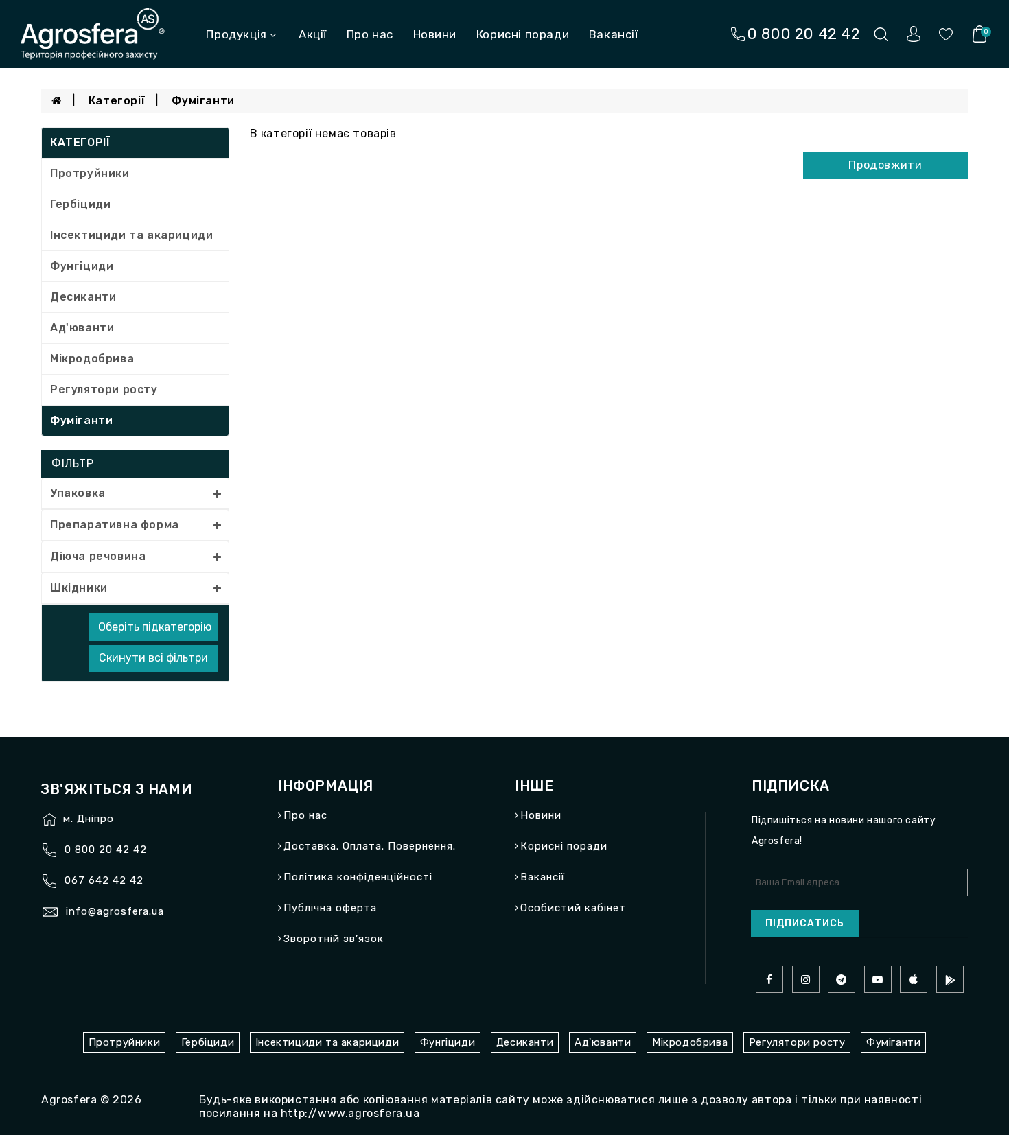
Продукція (236, 34)
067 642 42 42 (104, 880)
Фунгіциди (81, 265)
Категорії (117, 100)
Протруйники (90, 173)
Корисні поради (522, 34)
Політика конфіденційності (357, 877)
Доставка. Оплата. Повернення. (369, 846)
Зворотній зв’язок (333, 939)
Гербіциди (80, 204)
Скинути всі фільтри (153, 657)
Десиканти (83, 296)
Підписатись (804, 923)
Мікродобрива (92, 358)
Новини (435, 34)
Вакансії (613, 34)
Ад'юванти (82, 327)
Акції (313, 34)
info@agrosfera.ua (115, 911)
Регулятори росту (104, 389)
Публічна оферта (330, 908)
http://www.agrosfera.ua (350, 1113)
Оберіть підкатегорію (154, 626)
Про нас (370, 34)
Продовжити (885, 165)
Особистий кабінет (573, 908)
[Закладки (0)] (946, 33)
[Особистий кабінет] (913, 33)
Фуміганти (203, 100)
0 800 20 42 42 (106, 849)
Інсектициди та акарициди (131, 235)
